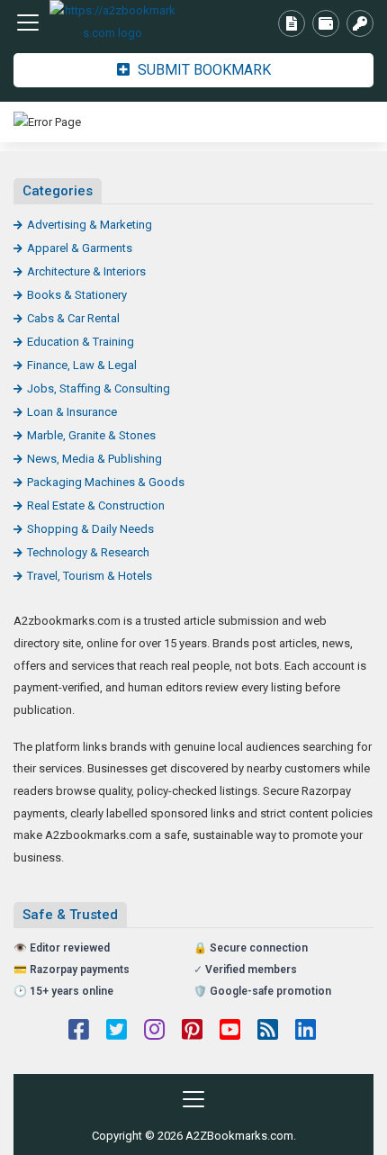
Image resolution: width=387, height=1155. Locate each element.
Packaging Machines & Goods (105, 482)
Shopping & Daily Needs (90, 529)
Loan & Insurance (72, 412)
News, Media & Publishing (94, 458)
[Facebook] (78, 1031)
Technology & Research (88, 552)
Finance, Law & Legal (82, 365)
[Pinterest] (192, 1031)
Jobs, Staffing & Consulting (98, 388)
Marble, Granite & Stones (91, 435)
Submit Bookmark (202, 69)
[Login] (360, 23)
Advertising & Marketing (89, 224)
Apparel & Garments (79, 248)
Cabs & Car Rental (73, 318)
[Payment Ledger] (325, 23)
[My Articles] (291, 23)
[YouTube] (230, 1031)
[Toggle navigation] (28, 23)
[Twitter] (116, 1031)
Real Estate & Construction (96, 505)
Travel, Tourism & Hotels (89, 575)
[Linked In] (305, 1031)
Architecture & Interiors (86, 271)
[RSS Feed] (267, 1031)
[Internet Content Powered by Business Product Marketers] (113, 22)
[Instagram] (154, 1031)
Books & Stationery (77, 295)
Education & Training (80, 341)
